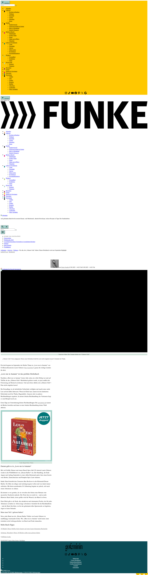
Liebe (10, 44)
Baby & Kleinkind (14, 28)
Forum (7, 69)
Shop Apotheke (13, 89)
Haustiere (11, 19)
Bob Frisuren (7, 245)
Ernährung (12, 59)
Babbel (11, 84)
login (1, 222)
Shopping (11, 41)
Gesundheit (12, 57)
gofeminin (3, 250)
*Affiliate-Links (6, 537)
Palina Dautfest (65, 267)
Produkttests (7, 247)
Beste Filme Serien (13, 540)
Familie (8, 23)
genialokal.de (42, 403)
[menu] (3, 232)
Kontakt (76, 565)
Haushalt (11, 16)
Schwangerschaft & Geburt (16, 26)
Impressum (76, 558)
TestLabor (8, 73)
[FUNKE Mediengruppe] (5, 570)
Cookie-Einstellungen (76, 564)
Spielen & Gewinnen (11, 71)
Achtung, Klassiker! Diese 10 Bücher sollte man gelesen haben (20, 533)
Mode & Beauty (10, 32)
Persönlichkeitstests (14, 53)
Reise (10, 21)
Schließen (6, 3)
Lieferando (12, 87)
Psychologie (12, 51)
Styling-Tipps (13, 35)
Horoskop (8, 68)
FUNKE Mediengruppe (16, 572)
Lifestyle (8, 10)
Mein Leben (12, 50)
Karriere (11, 64)
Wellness (8, 55)
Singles (11, 48)
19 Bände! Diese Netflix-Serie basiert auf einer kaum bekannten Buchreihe (24, 529)
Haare (11, 37)
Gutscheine (9, 75)
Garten (11, 17)
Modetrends (12, 33)
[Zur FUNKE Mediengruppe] (74, 128)
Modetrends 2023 (9, 240)
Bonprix (11, 82)
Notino (11, 80)
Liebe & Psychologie (11, 42)
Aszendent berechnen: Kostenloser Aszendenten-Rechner (19, 242)
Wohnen (11, 14)
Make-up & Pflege (14, 39)
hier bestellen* (29, 368)
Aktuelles (8, 8)
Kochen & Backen (14, 12)
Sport (10, 60)
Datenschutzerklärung (76, 562)
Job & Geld (9, 62)
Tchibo (11, 77)
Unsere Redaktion (76, 560)
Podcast (6, 243)
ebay (10, 78)
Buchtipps (22, 540)
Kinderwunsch (13, 24)
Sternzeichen (7, 238)
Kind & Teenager (14, 30)
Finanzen (11, 66)
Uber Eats (12, 86)
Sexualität (11, 46)
